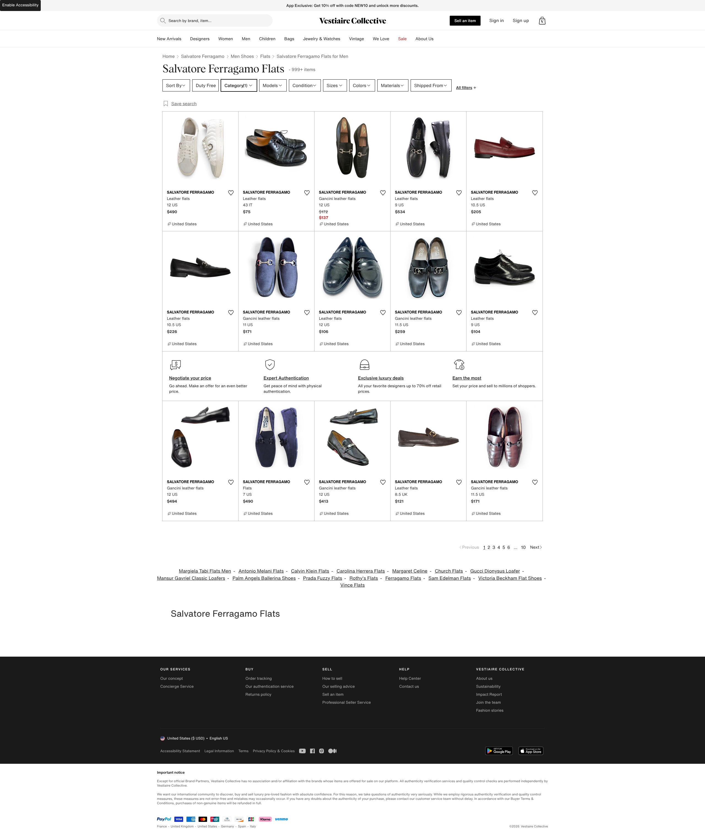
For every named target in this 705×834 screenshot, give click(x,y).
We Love (381, 39)
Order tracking (258, 678)
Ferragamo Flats (403, 578)
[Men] (255, 39)
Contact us (409, 686)
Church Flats (449, 571)
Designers (200, 39)
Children (267, 39)
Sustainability (488, 686)
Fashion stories (489, 710)
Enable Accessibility (20, 5)
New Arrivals (169, 39)
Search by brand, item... (190, 20)
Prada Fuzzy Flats (322, 578)
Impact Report (489, 694)
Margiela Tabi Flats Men (205, 571)
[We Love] (394, 39)
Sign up (521, 20)
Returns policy (258, 694)
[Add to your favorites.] (230, 192)
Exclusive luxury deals (381, 378)
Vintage (356, 39)
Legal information (219, 751)
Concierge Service (177, 686)
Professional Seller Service (346, 702)
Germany (227, 826)
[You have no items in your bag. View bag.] (542, 21)
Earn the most (466, 378)
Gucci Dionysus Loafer (495, 571)
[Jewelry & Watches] (344, 39)
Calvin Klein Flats (310, 571)
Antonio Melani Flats (261, 571)
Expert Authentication (286, 378)
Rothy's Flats (363, 578)
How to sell (332, 678)
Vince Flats (352, 585)
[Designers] (214, 39)
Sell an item (465, 20)
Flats (265, 56)
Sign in (496, 20)
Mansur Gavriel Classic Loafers (191, 578)
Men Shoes (242, 56)
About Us (424, 39)
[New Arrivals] (185, 39)
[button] (542, 21)
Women (225, 39)
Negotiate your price (190, 378)
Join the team (488, 702)
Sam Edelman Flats (450, 578)
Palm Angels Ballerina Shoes (264, 578)
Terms (243, 751)
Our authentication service (269, 686)
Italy (253, 826)
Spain (242, 826)
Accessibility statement (180, 751)
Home (168, 56)
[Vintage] (368, 39)
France (162, 826)
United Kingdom (182, 826)
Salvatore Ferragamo (202, 56)
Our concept (171, 678)
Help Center (410, 678)
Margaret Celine (409, 571)
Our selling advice (338, 686)
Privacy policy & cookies (274, 751)
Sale (402, 39)
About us (484, 678)
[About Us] (438, 39)
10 (523, 547)
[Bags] (298, 39)
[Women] (237, 39)
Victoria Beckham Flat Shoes (510, 578)
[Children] (280, 39)
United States (207, 826)
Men (246, 39)
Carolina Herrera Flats (361, 571)
